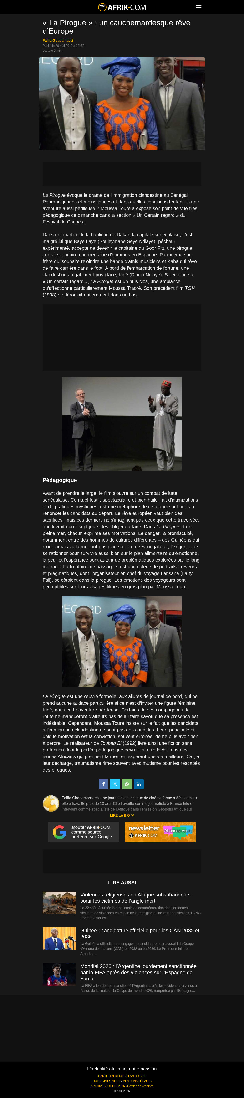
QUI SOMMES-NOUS (106, 1081)
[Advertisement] (122, 174)
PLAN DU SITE (136, 1076)
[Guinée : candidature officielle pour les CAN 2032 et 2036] (59, 938)
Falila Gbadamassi (58, 40)
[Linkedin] (139, 784)
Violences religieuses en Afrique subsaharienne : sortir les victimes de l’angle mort (136, 898)
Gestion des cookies (140, 1086)
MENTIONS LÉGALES (137, 1081)
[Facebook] (103, 784)
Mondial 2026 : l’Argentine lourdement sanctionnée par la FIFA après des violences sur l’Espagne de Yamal (138, 972)
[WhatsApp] (127, 784)
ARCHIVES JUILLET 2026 (108, 1086)
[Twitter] (115, 784)
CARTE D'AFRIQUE (111, 1076)
